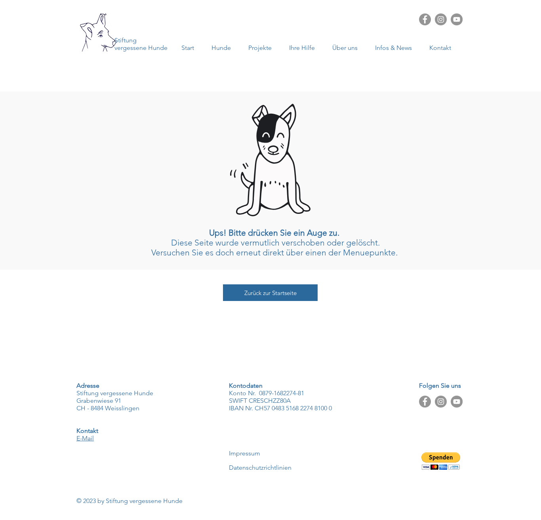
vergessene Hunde (141, 47)
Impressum (244, 453)
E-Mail (85, 438)
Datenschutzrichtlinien (260, 467)
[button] (396, 48)
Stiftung (125, 40)
